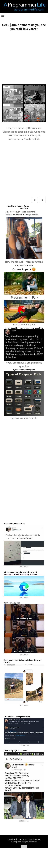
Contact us (21, 842)
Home (13, 842)
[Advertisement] (24, 58)
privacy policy (31, 842)
